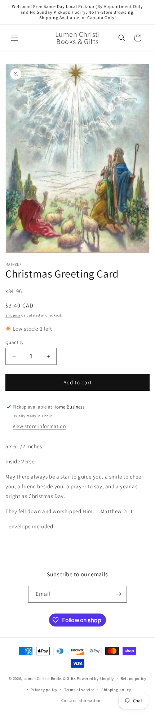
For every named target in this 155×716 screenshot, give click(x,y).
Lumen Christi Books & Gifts (49, 678)
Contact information (80, 700)
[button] (14, 38)
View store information (39, 426)
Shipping (13, 315)
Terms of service (79, 689)
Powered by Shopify (95, 678)
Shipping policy (116, 689)
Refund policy (133, 678)
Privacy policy (44, 689)
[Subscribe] (119, 594)
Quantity (14, 342)
